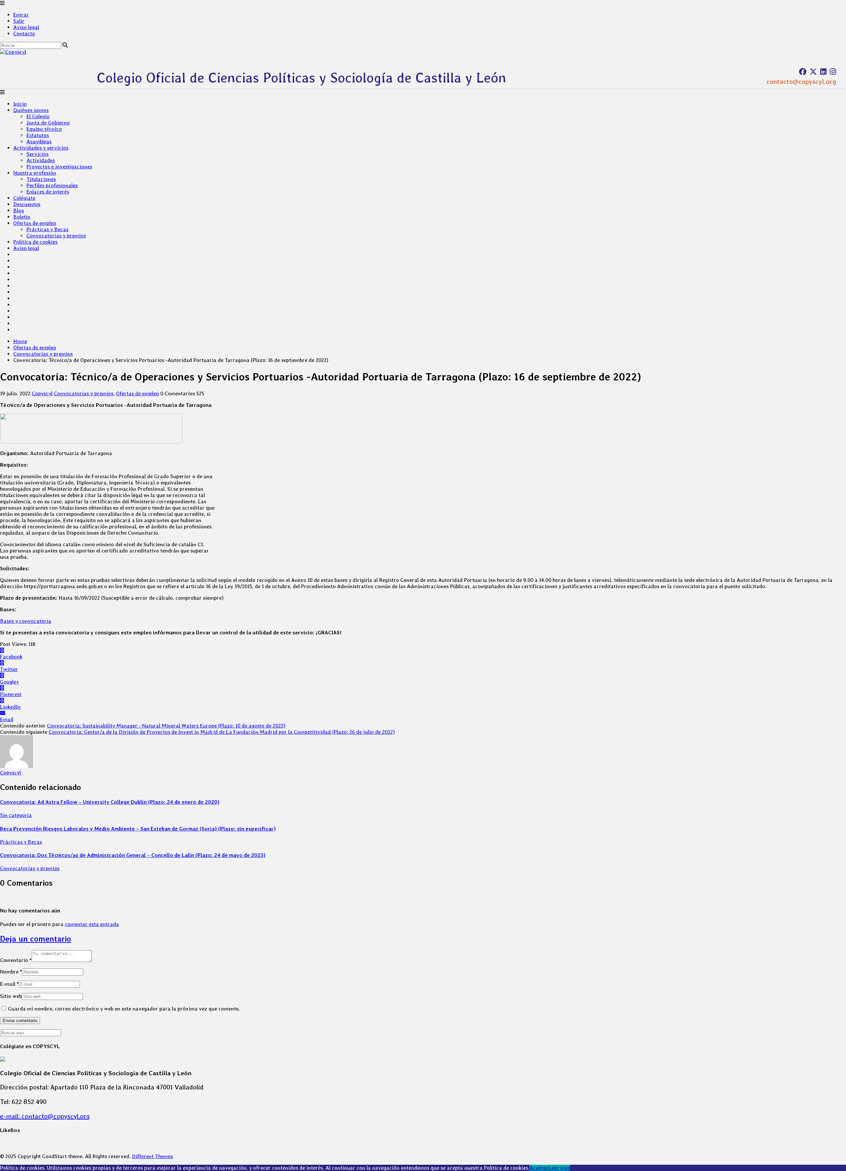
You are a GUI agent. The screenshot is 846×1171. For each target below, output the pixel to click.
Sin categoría (16, 815)
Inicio (20, 104)
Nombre (11, 972)
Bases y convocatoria (25, 621)
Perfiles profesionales (52, 185)
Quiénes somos (31, 110)
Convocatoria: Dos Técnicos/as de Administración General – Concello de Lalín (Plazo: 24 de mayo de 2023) (132, 855)
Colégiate (24, 198)
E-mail (9, 984)
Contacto (24, 33)
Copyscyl (42, 393)
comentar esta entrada (92, 924)
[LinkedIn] (823, 71)
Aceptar (539, 1168)
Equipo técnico (44, 129)
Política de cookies (35, 242)
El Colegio (38, 116)
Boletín (21, 217)
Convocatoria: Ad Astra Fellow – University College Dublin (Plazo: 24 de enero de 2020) (109, 802)
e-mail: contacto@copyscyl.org (45, 1116)
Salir (18, 21)
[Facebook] (802, 71)
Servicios (37, 154)
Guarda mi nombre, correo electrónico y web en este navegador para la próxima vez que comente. (124, 1009)
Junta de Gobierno (48, 123)
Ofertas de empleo (34, 223)
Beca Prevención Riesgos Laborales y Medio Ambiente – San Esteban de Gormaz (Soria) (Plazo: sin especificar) (138, 829)
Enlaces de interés (47, 192)
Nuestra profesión (34, 173)
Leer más (559, 1168)
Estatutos (37, 135)
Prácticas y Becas (47, 229)
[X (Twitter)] (813, 71)
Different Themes (152, 1156)
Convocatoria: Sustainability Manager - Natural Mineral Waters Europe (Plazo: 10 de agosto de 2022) (166, 726)
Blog (18, 210)
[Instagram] (833, 71)
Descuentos (26, 204)
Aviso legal (26, 27)
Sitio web (11, 996)
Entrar (21, 15)
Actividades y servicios (40, 148)
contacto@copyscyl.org (801, 82)
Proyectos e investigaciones (59, 166)
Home (20, 341)
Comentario (16, 960)
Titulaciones (41, 179)
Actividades (40, 160)
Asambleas (39, 141)
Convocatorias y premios (56, 235)
